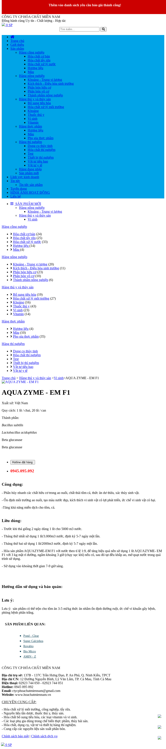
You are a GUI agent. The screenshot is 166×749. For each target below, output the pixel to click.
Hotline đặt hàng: (22, 462)
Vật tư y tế (20, 370)
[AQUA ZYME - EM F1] (83, 382)
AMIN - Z (29, 656)
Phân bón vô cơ (23, 276)
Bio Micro (29, 651)
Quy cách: (9, 410)
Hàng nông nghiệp (32, 207)
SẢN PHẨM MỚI (27, 204)
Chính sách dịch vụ (44, 736)
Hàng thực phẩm (13, 321)
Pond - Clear (31, 635)
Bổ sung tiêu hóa (24, 294)
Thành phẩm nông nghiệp (30, 280)
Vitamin (18, 314)
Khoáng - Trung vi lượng (45, 211)
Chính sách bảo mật (15, 736)
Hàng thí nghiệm (13, 344)
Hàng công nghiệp (14, 226)
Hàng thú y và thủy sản (35, 215)
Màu (16, 249)
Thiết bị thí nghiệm (26, 363)
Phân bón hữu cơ (24, 272)
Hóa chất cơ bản (24, 234)
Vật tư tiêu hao (23, 367)
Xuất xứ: (8, 403)
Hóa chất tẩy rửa (24, 238)
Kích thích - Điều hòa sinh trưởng (36, 268)
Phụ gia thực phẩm (26, 336)
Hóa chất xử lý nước (27, 242)
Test (16, 359)
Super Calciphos (33, 641)
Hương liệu (21, 246)
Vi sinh (32, 219)
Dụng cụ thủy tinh (25, 351)
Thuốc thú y (21, 306)
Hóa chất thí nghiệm (27, 355)
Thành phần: (10, 418)
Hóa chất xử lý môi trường (31, 298)
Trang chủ (9, 378)
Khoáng (18, 302)
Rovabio (28, 646)
